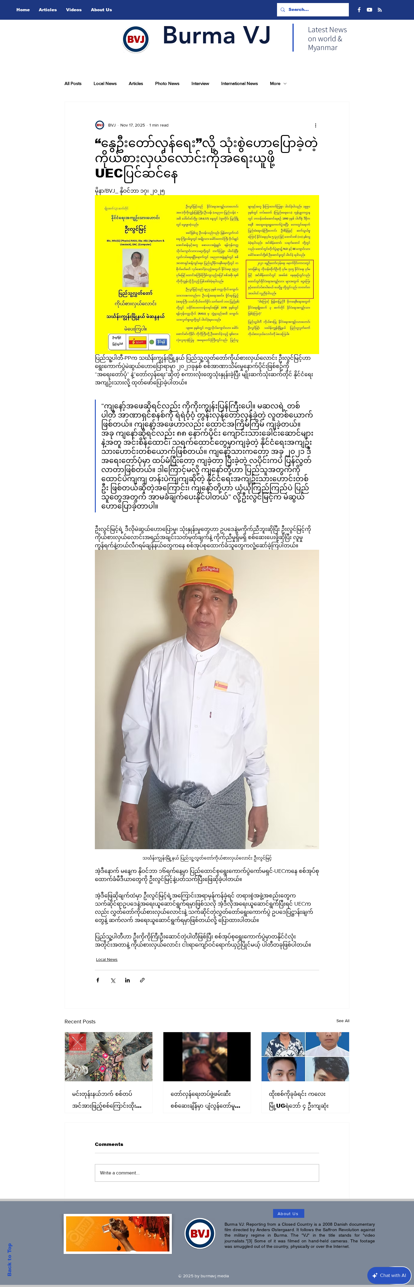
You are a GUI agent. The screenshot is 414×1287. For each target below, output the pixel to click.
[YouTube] (369, 9)
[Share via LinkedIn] (127, 980)
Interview (200, 83)
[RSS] (379, 9)
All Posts (73, 83)
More (275, 83)
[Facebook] (359, 9)
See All (342, 1020)
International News (239, 83)
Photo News (167, 83)
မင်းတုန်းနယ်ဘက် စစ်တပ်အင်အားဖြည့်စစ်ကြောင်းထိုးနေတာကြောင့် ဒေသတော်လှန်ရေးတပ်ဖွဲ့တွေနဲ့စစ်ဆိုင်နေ (107, 1101)
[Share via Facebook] (98, 980)
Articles (136, 83)
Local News (105, 83)
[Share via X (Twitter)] (112, 980)
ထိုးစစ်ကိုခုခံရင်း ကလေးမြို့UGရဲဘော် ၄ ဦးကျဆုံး (299, 1100)
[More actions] (315, 125)
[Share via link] (142, 980)
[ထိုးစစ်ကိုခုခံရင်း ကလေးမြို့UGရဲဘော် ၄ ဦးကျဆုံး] (305, 1056)
